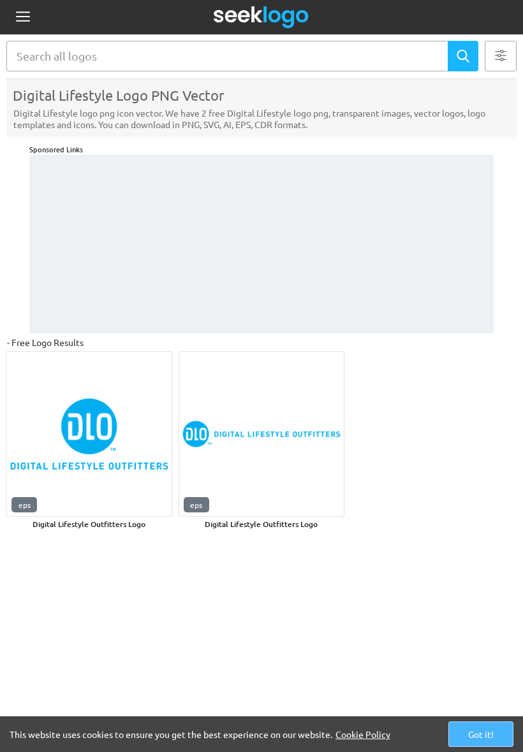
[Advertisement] (261, 244)
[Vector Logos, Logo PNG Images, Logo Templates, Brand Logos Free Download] (261, 17)
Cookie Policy (362, 734)
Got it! (481, 734)
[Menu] (23, 17)
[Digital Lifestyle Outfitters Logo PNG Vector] (89, 434)
